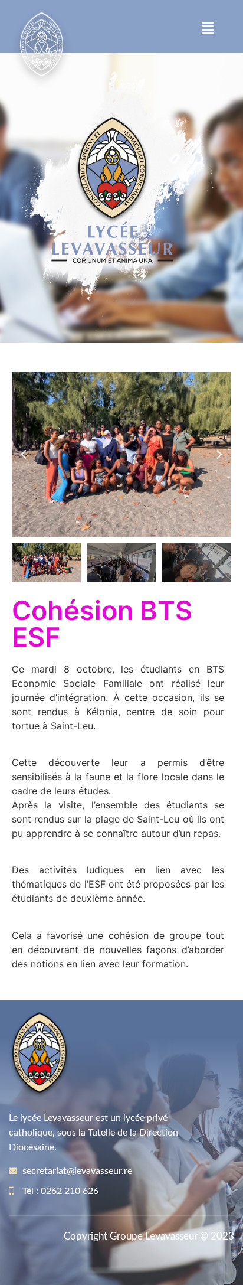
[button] (208, 28)
